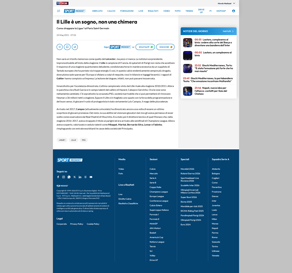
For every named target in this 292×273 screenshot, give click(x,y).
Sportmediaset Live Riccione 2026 (190, 179)
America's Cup (156, 237)
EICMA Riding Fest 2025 (192, 210)
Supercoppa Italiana (159, 210)
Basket (153, 232)
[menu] (58, 11)
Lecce (214, 214)
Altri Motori (155, 228)
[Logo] (75, 11)
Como (215, 182)
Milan (214, 219)
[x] (74, 177)
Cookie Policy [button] (93, 224)
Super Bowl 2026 (189, 197)
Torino (215, 246)
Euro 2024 (186, 224)
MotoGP (154, 223)
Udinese (215, 251)
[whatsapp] (69, 177)
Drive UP (154, 260)
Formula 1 (154, 214)
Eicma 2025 (186, 201)
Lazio (214, 210)
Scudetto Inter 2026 (190, 185)
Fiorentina (217, 187)
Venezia (215, 255)
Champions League (159, 191)
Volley (152, 255)
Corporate (62, 224)
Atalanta (216, 169)
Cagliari (215, 178)
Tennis (153, 246)
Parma (215, 232)
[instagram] (63, 177)
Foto (120, 173)
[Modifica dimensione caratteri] (75, 47)
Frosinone (216, 191)
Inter (214, 200)
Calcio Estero (156, 205)
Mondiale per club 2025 (192, 206)
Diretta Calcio (124, 198)
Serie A (153, 178)
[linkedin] (80, 177)
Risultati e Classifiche (128, 203)
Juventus (216, 205)
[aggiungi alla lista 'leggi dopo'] (67, 47)
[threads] (85, 177)
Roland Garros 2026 (190, 173)
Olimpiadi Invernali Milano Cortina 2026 (190, 191)
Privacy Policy (76, 224)
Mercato (154, 173)
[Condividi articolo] (60, 47)
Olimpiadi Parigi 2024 (191, 220)
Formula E (154, 219)
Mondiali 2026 (187, 169)
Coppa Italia (155, 187)
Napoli (215, 228)
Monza (215, 223)
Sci (151, 251)
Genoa (215, 196)
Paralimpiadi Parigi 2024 (192, 215)
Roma (214, 237)
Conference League (159, 200)
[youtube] (90, 177)
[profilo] (233, 11)
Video (121, 169)
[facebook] (58, 177)
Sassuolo (216, 241)
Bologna (216, 173)
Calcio (153, 169)
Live (120, 194)
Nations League (157, 241)
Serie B (153, 182)
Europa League (157, 196)
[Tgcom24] (62, 3)
